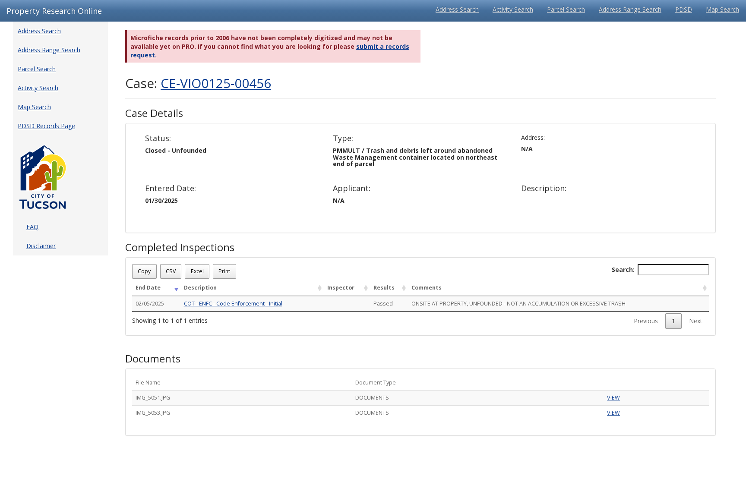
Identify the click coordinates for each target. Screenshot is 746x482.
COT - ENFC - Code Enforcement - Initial (233, 303)
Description (200, 287)
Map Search (722, 9)
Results (384, 287)
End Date (148, 287)
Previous (646, 321)
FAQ (32, 227)
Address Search (457, 9)
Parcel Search (566, 9)
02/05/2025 (150, 303)
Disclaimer (41, 246)
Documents (152, 358)
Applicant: (351, 188)
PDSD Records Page (46, 126)
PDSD (683, 9)
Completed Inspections (179, 247)
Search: (623, 269)
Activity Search (513, 9)
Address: (533, 137)
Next (695, 321)
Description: (543, 188)
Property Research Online (54, 11)
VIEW (613, 397)
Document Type (375, 382)
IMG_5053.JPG (153, 412)
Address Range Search (630, 9)
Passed (383, 303)
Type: (343, 138)
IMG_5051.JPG (153, 397)
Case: (198, 83)
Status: (158, 138)
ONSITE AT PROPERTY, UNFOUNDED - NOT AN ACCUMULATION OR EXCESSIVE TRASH (518, 303)
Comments (426, 287)
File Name (148, 382)
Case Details (154, 113)
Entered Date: (170, 188)
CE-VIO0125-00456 (216, 83)
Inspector (340, 287)
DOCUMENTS (372, 397)
